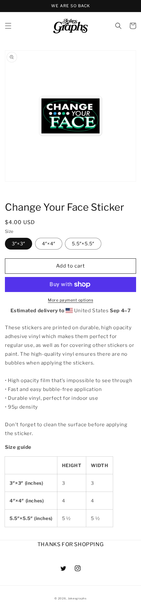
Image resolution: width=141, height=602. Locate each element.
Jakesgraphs (77, 598)
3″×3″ (18, 243)
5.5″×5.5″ (83, 243)
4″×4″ (48, 243)
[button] (8, 26)
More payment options (70, 300)
